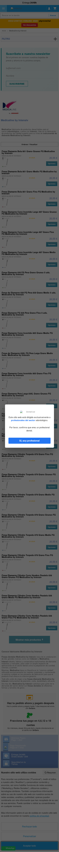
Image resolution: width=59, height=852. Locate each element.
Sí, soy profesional (29, 440)
